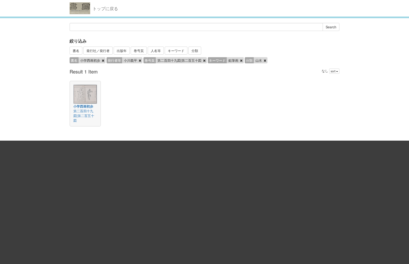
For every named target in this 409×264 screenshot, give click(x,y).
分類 (194, 50)
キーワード (176, 50)
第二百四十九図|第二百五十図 (83, 115)
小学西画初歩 (83, 106)
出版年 (122, 50)
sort (333, 71)
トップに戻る (105, 8)
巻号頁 (139, 50)
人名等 (156, 50)
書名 (76, 50)
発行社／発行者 (98, 50)
